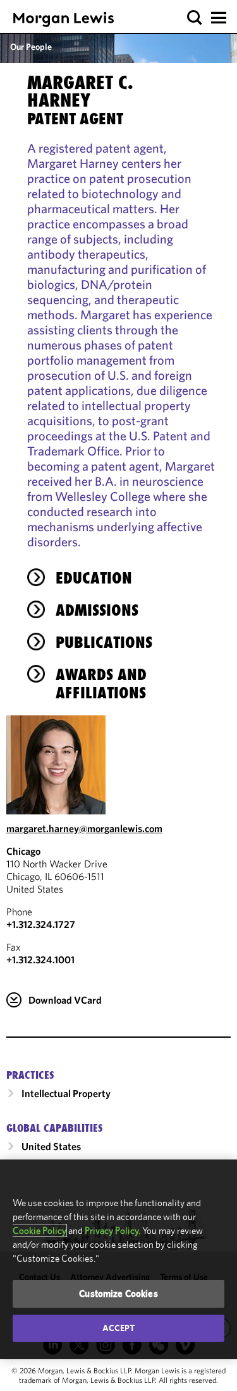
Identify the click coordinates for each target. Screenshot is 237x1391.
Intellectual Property (66, 1093)
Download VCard (65, 1000)
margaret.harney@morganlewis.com (84, 828)
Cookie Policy (39, 1230)
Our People (31, 46)
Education (94, 577)
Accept (118, 1328)
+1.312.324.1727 (40, 924)
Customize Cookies (118, 1294)
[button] (195, 18)
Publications (104, 642)
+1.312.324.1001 (40, 959)
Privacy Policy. (112, 1230)
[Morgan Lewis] (63, 19)
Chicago (23, 851)
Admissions (97, 610)
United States (51, 1146)
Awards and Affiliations (101, 683)
